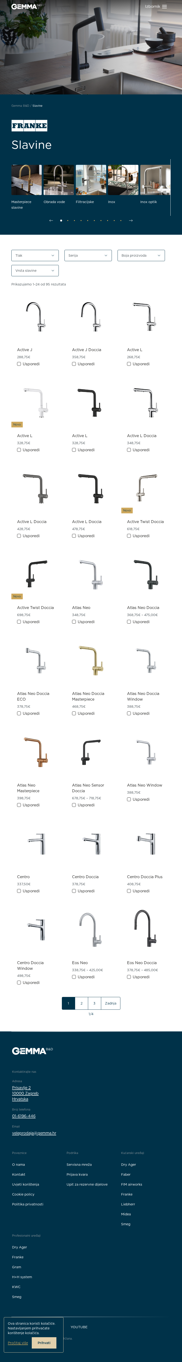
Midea (126, 1214)
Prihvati (44, 1343)
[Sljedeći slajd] (131, 220)
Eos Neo (80, 963)
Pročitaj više (18, 1343)
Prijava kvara (77, 1174)
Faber (126, 1174)
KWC (16, 1287)
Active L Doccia (141, 436)
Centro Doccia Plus (145, 877)
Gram (16, 1267)
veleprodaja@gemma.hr (34, 1133)
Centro (23, 877)
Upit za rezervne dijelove (87, 1184)
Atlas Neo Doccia (143, 607)
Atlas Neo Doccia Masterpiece (88, 696)
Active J (24, 350)
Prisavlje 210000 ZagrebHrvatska (25, 1093)
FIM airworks (131, 1184)
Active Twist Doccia (145, 521)
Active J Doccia (86, 350)
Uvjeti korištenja (25, 1184)
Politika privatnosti (27, 1204)
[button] (35, 255)
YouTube (79, 1327)
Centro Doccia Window (30, 966)
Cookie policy (23, 1194)
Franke (126, 1194)
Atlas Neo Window (144, 785)
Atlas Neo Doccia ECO (33, 696)
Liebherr (128, 1204)
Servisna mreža (79, 1164)
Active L (134, 350)
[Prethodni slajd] (51, 220)
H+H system (22, 1277)
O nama (18, 1164)
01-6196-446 (24, 1116)
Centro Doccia (85, 877)
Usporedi (31, 364)
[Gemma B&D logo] (26, 6)
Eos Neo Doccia (142, 963)
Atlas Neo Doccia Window (143, 696)
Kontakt (18, 1174)
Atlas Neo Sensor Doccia (88, 788)
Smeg (125, 1224)
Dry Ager (128, 1164)
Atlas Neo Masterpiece (28, 788)
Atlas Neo (81, 607)
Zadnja (110, 1003)
